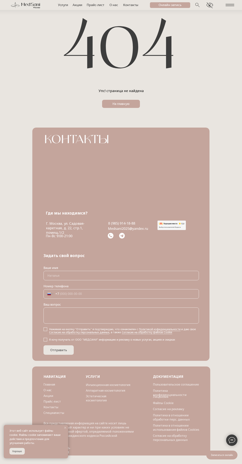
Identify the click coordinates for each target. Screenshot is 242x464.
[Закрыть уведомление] (65, 428)
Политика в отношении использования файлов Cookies (176, 427)
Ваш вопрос (52, 304)
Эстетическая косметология (96, 398)
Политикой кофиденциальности (160, 329)
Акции (48, 396)
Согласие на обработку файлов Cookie (147, 332)
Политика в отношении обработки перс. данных (171, 417)
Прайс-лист (52, 401)
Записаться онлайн (222, 455)
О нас (47, 390)
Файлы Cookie (163, 403)
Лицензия (160, 397)
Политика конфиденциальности (170, 393)
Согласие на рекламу (168, 409)
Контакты (50, 407)
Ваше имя (50, 268)
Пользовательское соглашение (176, 384)
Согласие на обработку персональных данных (170, 438)
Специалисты (53, 413)
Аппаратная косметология (105, 390)
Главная (49, 384)
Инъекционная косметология (108, 385)
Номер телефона (55, 286)
